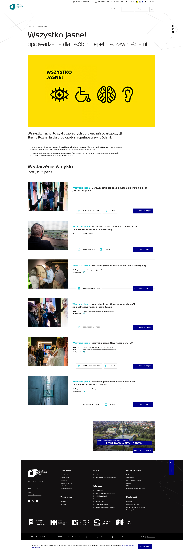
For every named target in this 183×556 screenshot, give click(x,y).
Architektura (130, 478)
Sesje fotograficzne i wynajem (80, 537)
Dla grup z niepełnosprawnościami (103, 507)
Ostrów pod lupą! (131, 510)
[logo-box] (37, 522)
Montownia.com (151, 537)
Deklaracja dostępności (114, 537)
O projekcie (125, 537)
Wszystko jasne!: (82, 188)
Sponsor (63, 502)
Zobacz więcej (145, 249)
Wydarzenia (128, 9)
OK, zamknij (145, 546)
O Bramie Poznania (132, 475)
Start (29, 27)
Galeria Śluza (65, 486)
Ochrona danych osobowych (98, 537)
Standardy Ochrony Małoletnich (136, 489)
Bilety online (141, 9)
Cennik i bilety (65, 478)
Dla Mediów (67, 537)
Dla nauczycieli (97, 499)
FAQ (127, 486)
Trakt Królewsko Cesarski (124, 443)
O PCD (60, 537)
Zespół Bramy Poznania (133, 480)
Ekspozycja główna (66, 483)
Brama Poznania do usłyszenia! (135, 507)
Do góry (171, 469)
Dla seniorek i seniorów (100, 504)
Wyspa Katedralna (66, 489)
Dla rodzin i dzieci (98, 502)
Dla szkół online (98, 475)
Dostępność (64, 480)
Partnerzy (64, 504)
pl (151, 2)
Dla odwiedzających (67, 475)
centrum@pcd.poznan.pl (35, 495)
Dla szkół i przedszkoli (100, 496)
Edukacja (129, 502)
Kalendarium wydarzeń (133, 504)
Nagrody (129, 483)
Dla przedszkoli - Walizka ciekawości (104, 478)
